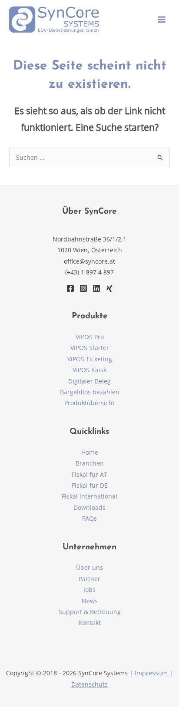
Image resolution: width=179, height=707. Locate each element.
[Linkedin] (96, 288)
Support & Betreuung (90, 612)
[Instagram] (83, 288)
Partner (89, 579)
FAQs (89, 518)
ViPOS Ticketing (89, 359)
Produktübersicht (89, 403)
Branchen (90, 463)
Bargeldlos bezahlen (89, 392)
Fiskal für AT (89, 474)
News (90, 601)
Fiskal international (89, 496)
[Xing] (109, 288)
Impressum (151, 673)
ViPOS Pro (90, 337)
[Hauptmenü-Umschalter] (162, 20)
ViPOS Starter (89, 348)
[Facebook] (70, 288)
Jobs (89, 589)
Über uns (89, 567)
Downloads (89, 507)
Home (89, 452)
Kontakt (90, 622)
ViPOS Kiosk (89, 370)
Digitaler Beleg (89, 381)
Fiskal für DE (90, 485)
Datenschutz (89, 684)
